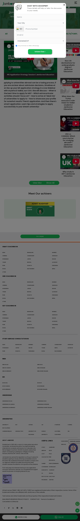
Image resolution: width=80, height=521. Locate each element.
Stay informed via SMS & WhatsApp (28, 46)
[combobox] (20, 29)
